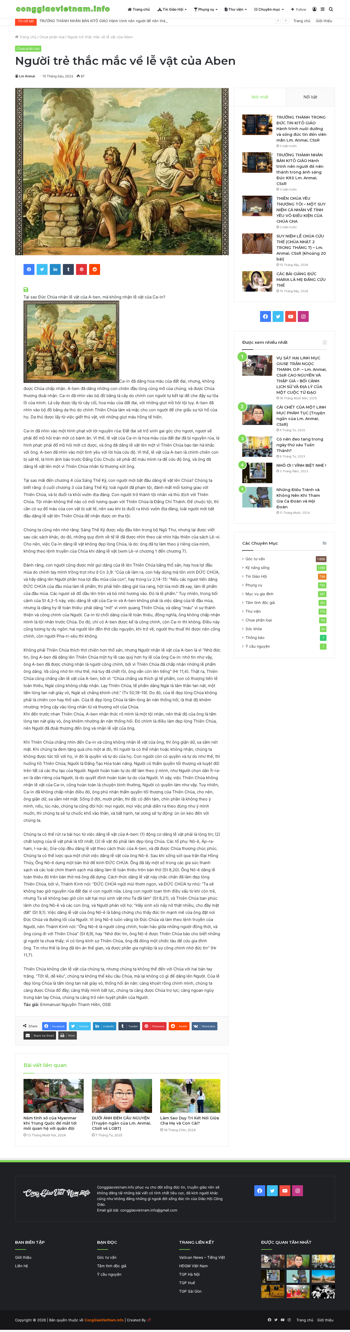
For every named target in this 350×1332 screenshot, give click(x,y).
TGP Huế (187, 1283)
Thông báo (255, 637)
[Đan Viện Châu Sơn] (323, 1276)
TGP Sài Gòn (190, 1291)
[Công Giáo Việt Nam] (63, 9)
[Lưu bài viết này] (27, 289)
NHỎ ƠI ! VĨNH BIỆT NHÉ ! (301, 465)
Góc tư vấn (255, 559)
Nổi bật (310, 96)
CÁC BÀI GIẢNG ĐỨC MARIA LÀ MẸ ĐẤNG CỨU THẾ (301, 279)
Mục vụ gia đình (259, 594)
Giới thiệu (324, 21)
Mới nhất (260, 96)
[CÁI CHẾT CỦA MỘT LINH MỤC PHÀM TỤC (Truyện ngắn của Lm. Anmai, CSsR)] (257, 414)
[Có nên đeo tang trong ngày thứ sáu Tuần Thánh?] (257, 446)
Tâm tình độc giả (260, 602)
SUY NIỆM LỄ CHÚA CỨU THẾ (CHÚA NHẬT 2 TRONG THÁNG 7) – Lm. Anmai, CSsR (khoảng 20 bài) (301, 248)
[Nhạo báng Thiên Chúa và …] (323, 1291)
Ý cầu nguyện (258, 646)
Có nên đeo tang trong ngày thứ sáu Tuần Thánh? (299, 445)
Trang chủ (141, 9)
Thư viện (235, 9)
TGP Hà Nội (189, 1274)
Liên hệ (21, 1266)
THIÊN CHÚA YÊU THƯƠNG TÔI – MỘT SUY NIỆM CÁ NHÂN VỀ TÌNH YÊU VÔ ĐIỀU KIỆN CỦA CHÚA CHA (300, 210)
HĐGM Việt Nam (193, 1266)
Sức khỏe (254, 629)
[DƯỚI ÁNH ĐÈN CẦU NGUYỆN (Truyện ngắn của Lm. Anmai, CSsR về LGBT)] (122, 1096)
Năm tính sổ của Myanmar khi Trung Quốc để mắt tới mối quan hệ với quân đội (50, 1123)
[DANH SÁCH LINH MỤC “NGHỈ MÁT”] (272, 1291)
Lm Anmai (27, 76)
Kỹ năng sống (257, 567)
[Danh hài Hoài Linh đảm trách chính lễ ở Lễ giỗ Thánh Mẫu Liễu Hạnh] (298, 1291)
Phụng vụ (205, 9)
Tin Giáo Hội (172, 9)
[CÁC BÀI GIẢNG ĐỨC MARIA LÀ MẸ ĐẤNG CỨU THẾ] (257, 281)
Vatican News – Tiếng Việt (202, 1257)
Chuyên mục (269, 9)
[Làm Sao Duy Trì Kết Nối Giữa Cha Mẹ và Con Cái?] (190, 1096)
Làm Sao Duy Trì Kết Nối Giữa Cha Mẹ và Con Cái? (189, 1121)
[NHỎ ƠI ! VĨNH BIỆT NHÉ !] (257, 473)
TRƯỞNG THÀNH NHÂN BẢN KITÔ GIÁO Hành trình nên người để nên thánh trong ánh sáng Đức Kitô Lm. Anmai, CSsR (141, 21)
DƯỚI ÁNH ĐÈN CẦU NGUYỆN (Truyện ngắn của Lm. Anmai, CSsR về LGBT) (121, 1123)
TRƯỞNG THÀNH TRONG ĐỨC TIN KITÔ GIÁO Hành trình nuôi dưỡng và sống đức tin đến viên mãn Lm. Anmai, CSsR (301, 129)
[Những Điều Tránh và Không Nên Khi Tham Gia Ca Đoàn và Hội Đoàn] (257, 497)
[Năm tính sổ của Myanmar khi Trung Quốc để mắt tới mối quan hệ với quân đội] (54, 1096)
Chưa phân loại (52, 37)
